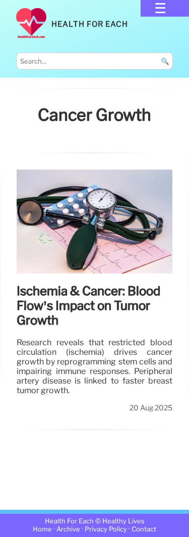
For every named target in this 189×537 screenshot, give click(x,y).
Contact (144, 529)
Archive (68, 529)
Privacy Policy (106, 529)
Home (42, 529)
